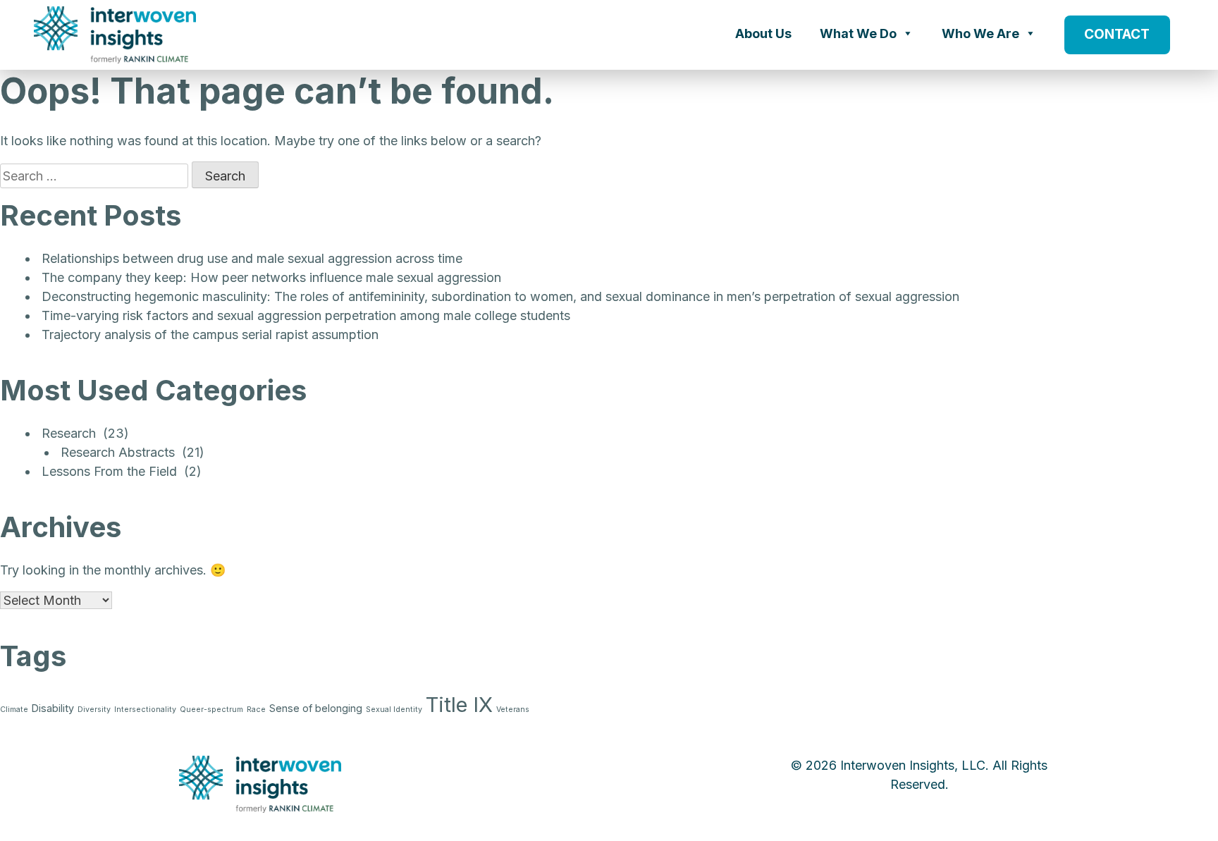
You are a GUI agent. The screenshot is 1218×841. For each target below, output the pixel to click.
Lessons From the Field (109, 471)
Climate (14, 709)
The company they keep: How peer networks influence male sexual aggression (271, 277)
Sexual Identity (394, 709)
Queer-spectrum (211, 709)
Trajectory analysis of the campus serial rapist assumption (210, 334)
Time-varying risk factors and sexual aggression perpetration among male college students (306, 315)
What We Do (858, 33)
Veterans (512, 709)
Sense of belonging (315, 708)
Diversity (94, 709)
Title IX (459, 704)
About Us (763, 33)
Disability (53, 708)
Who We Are (980, 33)
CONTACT (1117, 34)
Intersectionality (145, 709)
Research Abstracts (118, 452)
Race (256, 709)
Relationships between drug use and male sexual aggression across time (252, 258)
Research (69, 433)
